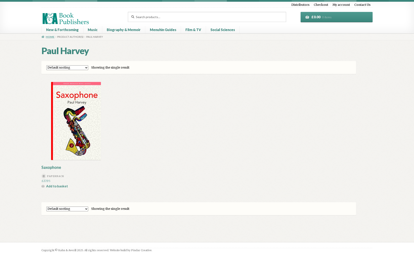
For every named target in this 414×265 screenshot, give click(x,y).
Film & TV (193, 30)
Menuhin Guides (163, 30)
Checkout (321, 5)
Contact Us (362, 5)
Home (50, 36)
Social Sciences (222, 30)
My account (341, 5)
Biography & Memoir (124, 30)
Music (92, 30)
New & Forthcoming (62, 30)
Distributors (300, 5)
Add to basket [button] (57, 186)
